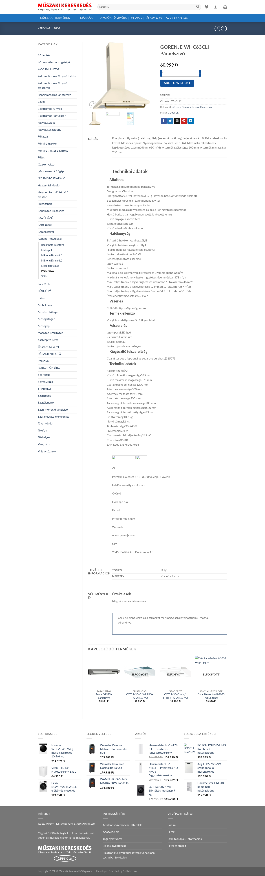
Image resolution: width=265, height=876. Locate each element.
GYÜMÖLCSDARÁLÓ (51, 178)
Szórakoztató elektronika (53, 416)
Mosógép (44, 326)
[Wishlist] (206, 7)
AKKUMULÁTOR (49, 69)
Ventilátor (44, 444)
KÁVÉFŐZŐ (45, 218)
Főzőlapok (46, 250)
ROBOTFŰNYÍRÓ (49, 367)
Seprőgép (44, 374)
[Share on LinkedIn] (190, 121)
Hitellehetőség (177, 845)
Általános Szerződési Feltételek (122, 825)
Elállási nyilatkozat (114, 845)
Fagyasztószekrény (49, 129)
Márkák (86, 17)
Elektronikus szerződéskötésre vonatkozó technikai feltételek (129, 855)
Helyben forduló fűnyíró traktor (53, 195)
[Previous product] (224, 28)
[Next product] (217, 28)
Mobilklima (45, 305)
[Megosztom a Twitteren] (170, 121)
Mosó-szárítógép (48, 312)
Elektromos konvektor (52, 115)
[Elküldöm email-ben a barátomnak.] (177, 121)
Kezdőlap (44, 28)
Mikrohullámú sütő (51, 255)
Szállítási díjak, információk (185, 839)
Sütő (44, 276)
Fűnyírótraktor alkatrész (53, 150)
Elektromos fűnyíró (50, 108)
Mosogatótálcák (50, 266)
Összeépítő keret (48, 347)
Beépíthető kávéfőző (52, 245)
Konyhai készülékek (50, 238)
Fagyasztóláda (47, 122)
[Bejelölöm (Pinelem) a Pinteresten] (184, 121)
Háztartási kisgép (48, 185)
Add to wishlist (177, 83)
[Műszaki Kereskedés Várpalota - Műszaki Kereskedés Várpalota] (65, 6)
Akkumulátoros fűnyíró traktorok (52, 86)
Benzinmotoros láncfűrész (54, 94)
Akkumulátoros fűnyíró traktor (57, 76)
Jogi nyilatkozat (112, 839)
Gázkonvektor (47, 164)
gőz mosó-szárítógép (51, 171)
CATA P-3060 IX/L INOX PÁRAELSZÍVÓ (139, 696)
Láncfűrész (45, 284)
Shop (57, 28)
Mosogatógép (46, 319)
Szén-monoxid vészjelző (53, 409)
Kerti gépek (45, 224)
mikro (41, 298)
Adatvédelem (111, 832)
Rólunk (172, 825)
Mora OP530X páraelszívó (104, 696)
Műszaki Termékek (55, 17)
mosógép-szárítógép (50, 333)
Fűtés (41, 157)
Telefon (42, 430)
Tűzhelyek (44, 437)
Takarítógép (45, 423)
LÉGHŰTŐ (44, 291)
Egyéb (41, 101)
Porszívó (43, 360)
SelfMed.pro (130, 871)
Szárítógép (44, 395)
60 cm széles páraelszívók (186, 107)
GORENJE (173, 113)
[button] (215, 7)
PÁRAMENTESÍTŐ (49, 353)
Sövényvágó (45, 381)
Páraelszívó (47, 271)
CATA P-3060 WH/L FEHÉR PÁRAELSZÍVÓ (175, 696)
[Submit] (198, 7)
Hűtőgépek (45, 203)
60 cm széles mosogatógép (54, 62)
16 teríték (44, 55)
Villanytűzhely (47, 451)
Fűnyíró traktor (47, 143)
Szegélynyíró (46, 402)
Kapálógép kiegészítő (51, 211)
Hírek (171, 832)
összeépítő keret (48, 340)
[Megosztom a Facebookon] (164, 121)
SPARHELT (44, 388)
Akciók (106, 17)
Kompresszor (46, 231)
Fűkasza (43, 136)
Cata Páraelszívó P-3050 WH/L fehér (211, 696)
